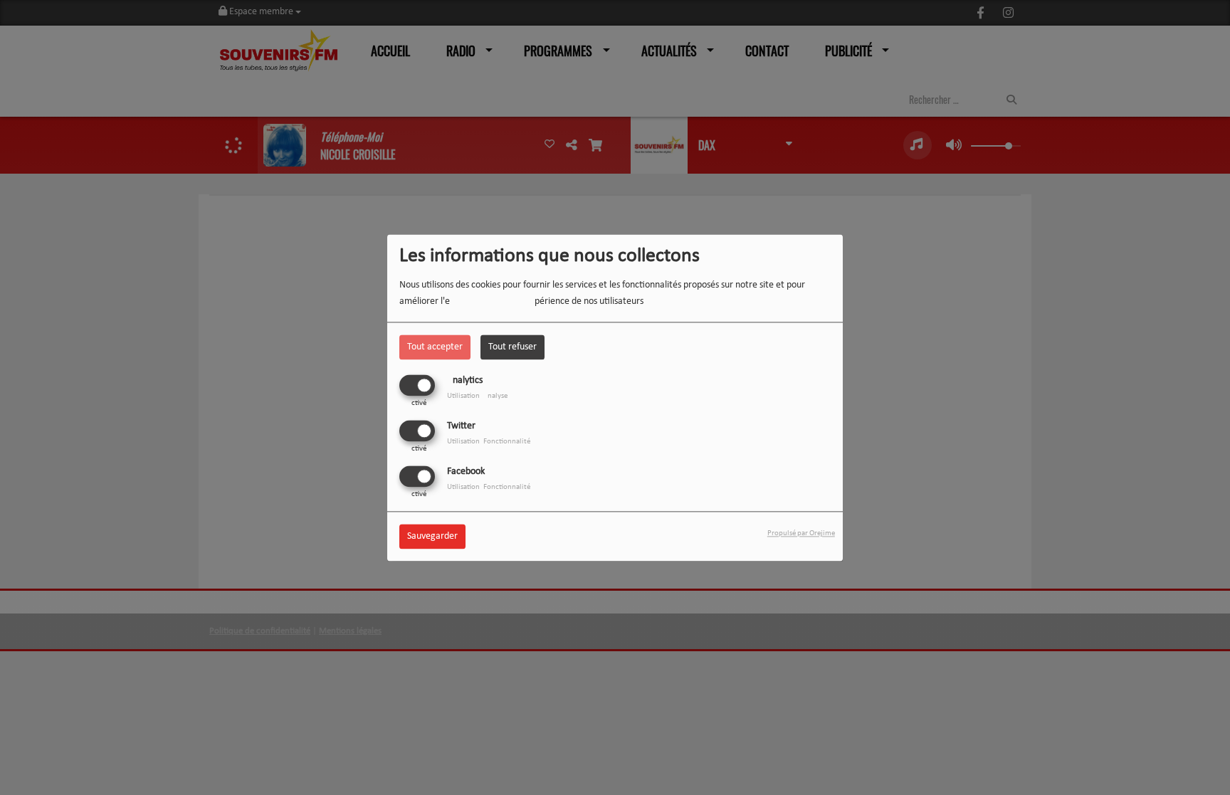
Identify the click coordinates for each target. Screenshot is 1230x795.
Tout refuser (512, 347)
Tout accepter (435, 347)
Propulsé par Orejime (801, 533)
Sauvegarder (432, 536)
